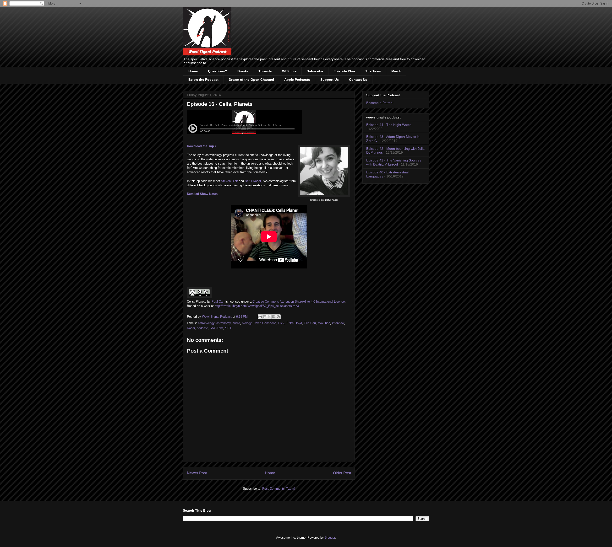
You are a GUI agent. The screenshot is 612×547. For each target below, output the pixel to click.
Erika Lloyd (294, 323)
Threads (265, 71)
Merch (396, 71)
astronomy (223, 323)
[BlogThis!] (264, 316)
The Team (373, 71)
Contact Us (358, 79)
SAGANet (216, 328)
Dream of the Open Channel (251, 79)
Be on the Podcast (203, 79)
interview (338, 323)
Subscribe (315, 71)
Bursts (242, 71)
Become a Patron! (379, 103)
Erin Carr (310, 323)
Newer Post (197, 473)
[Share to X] (269, 316)
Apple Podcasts (297, 79)
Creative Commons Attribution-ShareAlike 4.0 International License (298, 301)
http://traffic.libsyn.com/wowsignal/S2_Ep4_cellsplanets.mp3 (257, 306)
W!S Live (289, 71)
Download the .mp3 (201, 146)
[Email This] (260, 316)
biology (246, 323)
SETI (228, 328)
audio (236, 323)
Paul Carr (218, 301)
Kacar (191, 328)
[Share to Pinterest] (278, 316)
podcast (202, 328)
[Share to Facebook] (273, 316)
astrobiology (206, 323)
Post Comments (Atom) (278, 488)
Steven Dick (229, 181)
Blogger (330, 537)
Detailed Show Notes (202, 194)
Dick (281, 323)
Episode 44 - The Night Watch (388, 125)
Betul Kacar (253, 181)
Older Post (342, 473)
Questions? (217, 71)
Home (193, 71)
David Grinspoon (264, 323)
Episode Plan (344, 71)
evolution (324, 323)
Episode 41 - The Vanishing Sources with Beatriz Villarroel (393, 162)
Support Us (329, 79)
